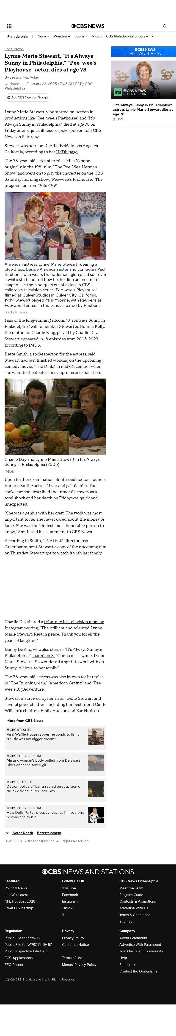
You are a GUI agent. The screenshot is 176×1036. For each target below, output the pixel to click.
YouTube (69, 888)
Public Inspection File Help (26, 951)
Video (97, 36)
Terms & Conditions (134, 915)
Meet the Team (131, 888)
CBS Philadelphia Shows (126, 36)
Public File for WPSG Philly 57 (28, 944)
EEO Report (14, 965)
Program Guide (131, 895)
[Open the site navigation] (34, 26)
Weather (61, 36)
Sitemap (125, 921)
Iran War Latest (16, 895)
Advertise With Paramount (140, 944)
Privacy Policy (73, 938)
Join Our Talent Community (141, 951)
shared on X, (43, 655)
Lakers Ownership (19, 908)
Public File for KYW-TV (23, 938)
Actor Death (22, 833)
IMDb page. (67, 152)
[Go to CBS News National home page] (88, 26)
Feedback (127, 965)
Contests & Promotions (137, 901)
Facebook (70, 895)
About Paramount (133, 938)
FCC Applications (19, 958)
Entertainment (49, 833)
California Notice (75, 944)
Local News (14, 49)
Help (123, 958)
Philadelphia (17, 36)
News (42, 36)
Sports (79, 36)
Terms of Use (72, 958)
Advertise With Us (133, 908)
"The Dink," (44, 366)
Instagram (70, 901)
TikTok (67, 908)
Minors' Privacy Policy (79, 965)
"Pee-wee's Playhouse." (72, 179)
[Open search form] (165, 26)
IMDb (34, 345)
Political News (16, 888)
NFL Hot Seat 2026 (20, 901)
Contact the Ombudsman (139, 971)
